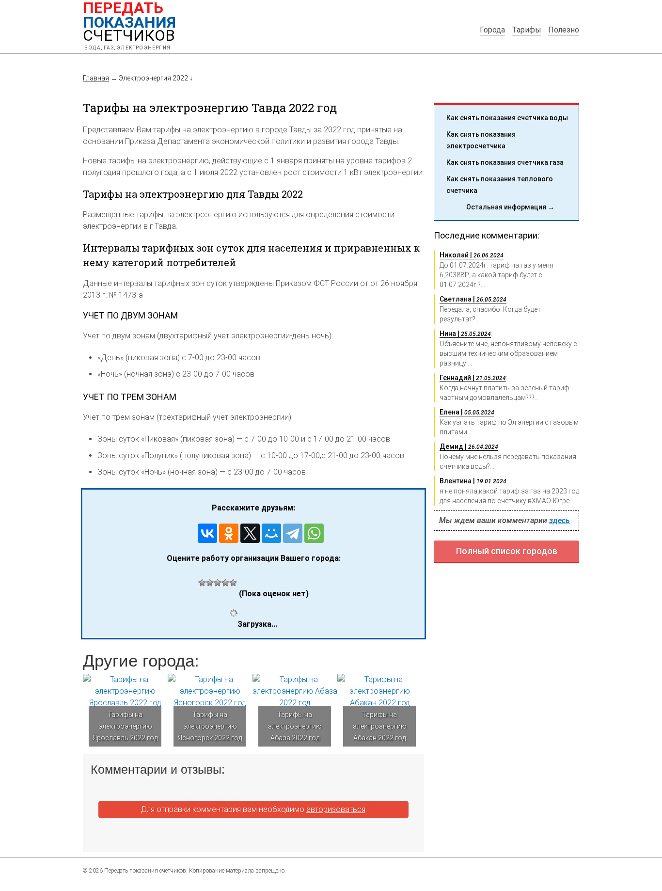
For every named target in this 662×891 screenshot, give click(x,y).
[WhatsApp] (314, 533)
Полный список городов (506, 551)
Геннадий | (473, 378)
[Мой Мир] (271, 533)
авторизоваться (335, 809)
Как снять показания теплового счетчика (499, 184)
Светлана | (473, 299)
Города (492, 29)
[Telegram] (292, 533)
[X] (250, 533)
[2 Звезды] (210, 583)
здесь (559, 520)
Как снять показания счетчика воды (507, 118)
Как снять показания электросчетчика (481, 140)
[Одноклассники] (228, 533)
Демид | (469, 446)
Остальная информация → (510, 207)
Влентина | (473, 481)
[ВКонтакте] (207, 533)
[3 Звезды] (217, 583)
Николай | (472, 255)
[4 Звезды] (225, 583)
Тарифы (526, 29)
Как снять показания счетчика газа (505, 162)
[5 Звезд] (233, 583)
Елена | (467, 412)
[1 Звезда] (202, 583)
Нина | (465, 333)
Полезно (563, 29)
